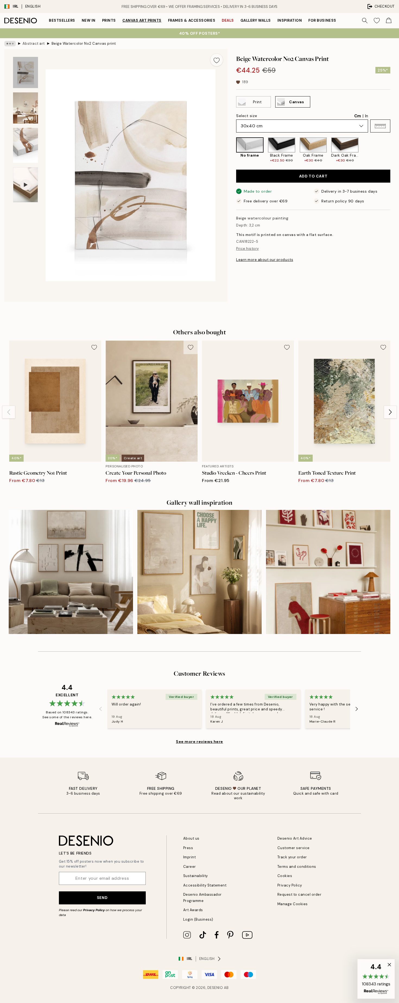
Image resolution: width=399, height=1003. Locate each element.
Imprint (189, 857)
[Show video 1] (25, 185)
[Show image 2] (25, 108)
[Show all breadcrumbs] (10, 43)
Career (189, 866)
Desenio (215, 987)
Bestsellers (62, 20)
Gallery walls (255, 20)
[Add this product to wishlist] (216, 59)
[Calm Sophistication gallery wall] (71, 572)
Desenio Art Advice (294, 838)
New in (89, 20)
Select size (246, 115)
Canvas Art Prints (142, 20)
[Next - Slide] (394, 150)
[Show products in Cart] (389, 20)
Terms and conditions (296, 866)
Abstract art (34, 43)
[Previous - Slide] (231, 150)
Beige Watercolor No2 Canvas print (84, 43)
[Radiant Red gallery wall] (328, 572)
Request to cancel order (299, 894)
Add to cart (313, 176)
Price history (247, 248)
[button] (380, 125)
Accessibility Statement (205, 885)
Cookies (284, 875)
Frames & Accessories (191, 20)
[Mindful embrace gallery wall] (199, 572)
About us (191, 838)
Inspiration (289, 20)
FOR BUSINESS (322, 20)
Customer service (293, 848)
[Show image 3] (25, 145)
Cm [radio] (357, 116)
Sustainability (195, 875)
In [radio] (366, 116)
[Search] (365, 20)
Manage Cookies (292, 904)
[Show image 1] (25, 72)
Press (188, 848)
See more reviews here (199, 741)
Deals (228, 20)
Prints (109, 20)
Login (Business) (198, 919)
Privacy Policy (94, 910)
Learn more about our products (264, 259)
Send (102, 897)
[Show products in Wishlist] (377, 20)
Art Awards (193, 910)
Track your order (292, 857)
